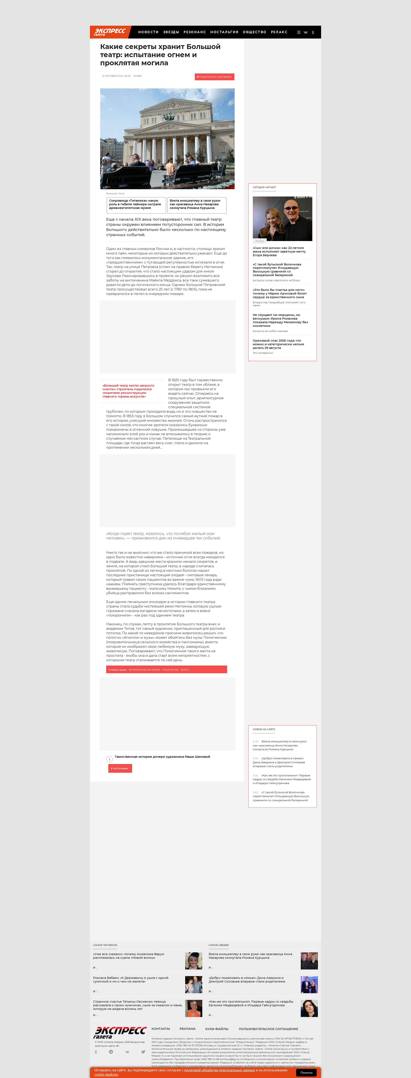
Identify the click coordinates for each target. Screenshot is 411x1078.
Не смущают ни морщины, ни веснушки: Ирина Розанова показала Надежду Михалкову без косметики (280, 320)
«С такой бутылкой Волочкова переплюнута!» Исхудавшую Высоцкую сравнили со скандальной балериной (277, 270)
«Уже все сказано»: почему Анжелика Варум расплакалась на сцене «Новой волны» (128, 956)
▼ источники (119, 768)
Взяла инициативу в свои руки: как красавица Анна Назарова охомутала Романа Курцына (195, 204)
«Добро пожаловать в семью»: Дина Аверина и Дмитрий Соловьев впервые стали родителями (247, 979)
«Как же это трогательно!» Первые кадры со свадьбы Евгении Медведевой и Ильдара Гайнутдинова (251, 1003)
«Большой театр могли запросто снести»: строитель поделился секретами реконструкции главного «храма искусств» (128, 391)
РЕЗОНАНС (195, 32)
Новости (148, 32)
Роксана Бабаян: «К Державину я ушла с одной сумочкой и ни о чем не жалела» (130, 979)
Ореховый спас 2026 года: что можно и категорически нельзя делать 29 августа (278, 344)
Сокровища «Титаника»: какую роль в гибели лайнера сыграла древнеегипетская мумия (135, 204)
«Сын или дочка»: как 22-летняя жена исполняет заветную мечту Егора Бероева (279, 251)
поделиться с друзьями (215, 77)
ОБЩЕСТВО (255, 32)
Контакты (161, 1029)
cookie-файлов (106, 1075)
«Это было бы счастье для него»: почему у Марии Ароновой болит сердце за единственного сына (280, 293)
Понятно (307, 1072)
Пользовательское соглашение (268, 1029)
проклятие (170, 669)
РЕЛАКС (279, 32)
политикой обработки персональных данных (219, 1070)
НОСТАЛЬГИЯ (224, 32)
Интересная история (144, 669)
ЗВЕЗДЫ (171, 32)
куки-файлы (216, 1029)
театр (185, 669)
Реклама (188, 1029)
